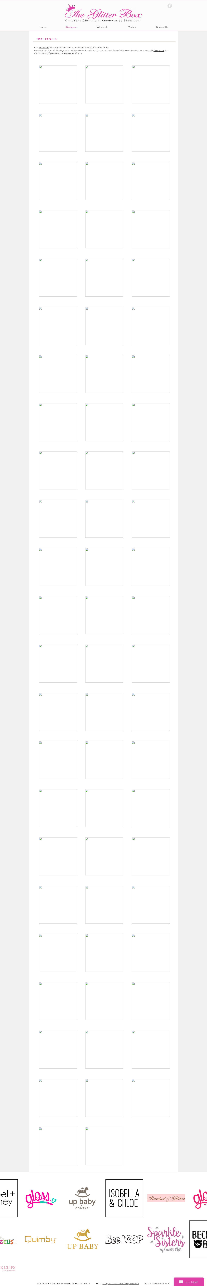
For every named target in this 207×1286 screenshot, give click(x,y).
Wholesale (44, 47)
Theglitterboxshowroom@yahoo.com (121, 1283)
